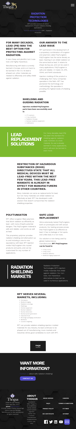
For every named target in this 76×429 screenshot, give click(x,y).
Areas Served (48, 398)
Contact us (24, 374)
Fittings (66, 408)
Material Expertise (35, 30)
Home (26, 30)
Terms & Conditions (65, 403)
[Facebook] (46, 422)
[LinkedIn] (56, 421)
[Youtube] (61, 422)
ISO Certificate (48, 414)
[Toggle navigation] (72, 5)
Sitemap (66, 414)
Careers (66, 398)
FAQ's (48, 403)
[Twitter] (51, 421)
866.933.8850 (15, 406)
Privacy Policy (48, 408)
